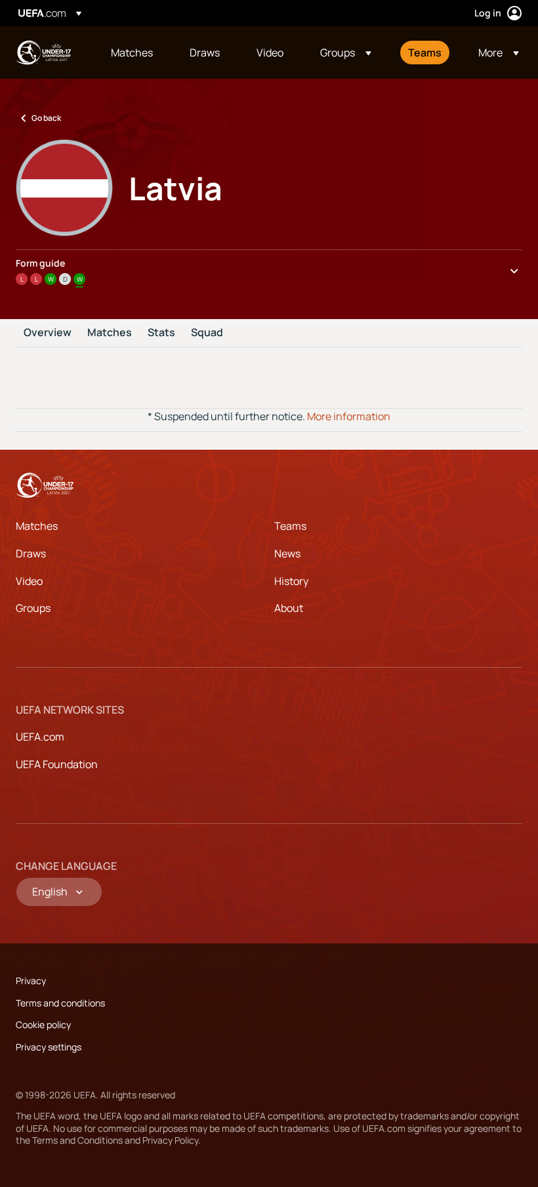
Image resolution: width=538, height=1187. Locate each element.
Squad (207, 333)
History (291, 581)
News (287, 553)
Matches (109, 333)
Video (29, 581)
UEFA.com (40, 736)
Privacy (31, 980)
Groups (33, 608)
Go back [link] (46, 117)
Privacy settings (48, 1047)
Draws (31, 553)
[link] (131, 52)
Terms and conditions (60, 1003)
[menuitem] (133, 52)
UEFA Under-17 (43, 52)
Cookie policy (43, 1024)
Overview (48, 333)
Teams (290, 526)
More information (348, 416)
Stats (161, 333)
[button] (346, 52)
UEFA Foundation (57, 764)
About (288, 608)
